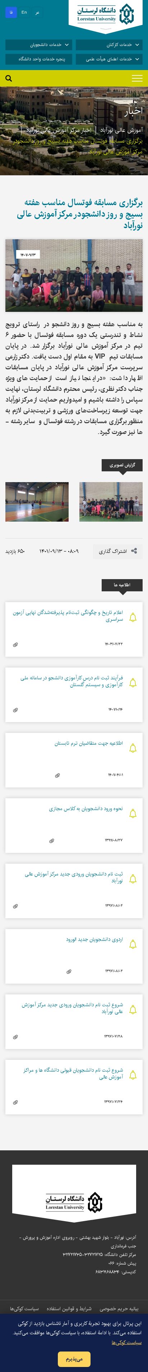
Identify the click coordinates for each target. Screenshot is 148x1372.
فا (11, 12)
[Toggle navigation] (137, 78)
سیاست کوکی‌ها (24, 1309)
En (24, 12)
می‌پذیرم (74, 1359)
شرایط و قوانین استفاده (69, 1309)
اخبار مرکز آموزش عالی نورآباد (58, 130)
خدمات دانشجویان (45, 44)
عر (38, 12)
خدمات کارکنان (119, 44)
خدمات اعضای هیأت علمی (109, 59)
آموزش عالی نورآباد (121, 130)
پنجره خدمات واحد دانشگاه (42, 59)
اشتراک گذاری (113, 551)
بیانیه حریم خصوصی (119, 1309)
